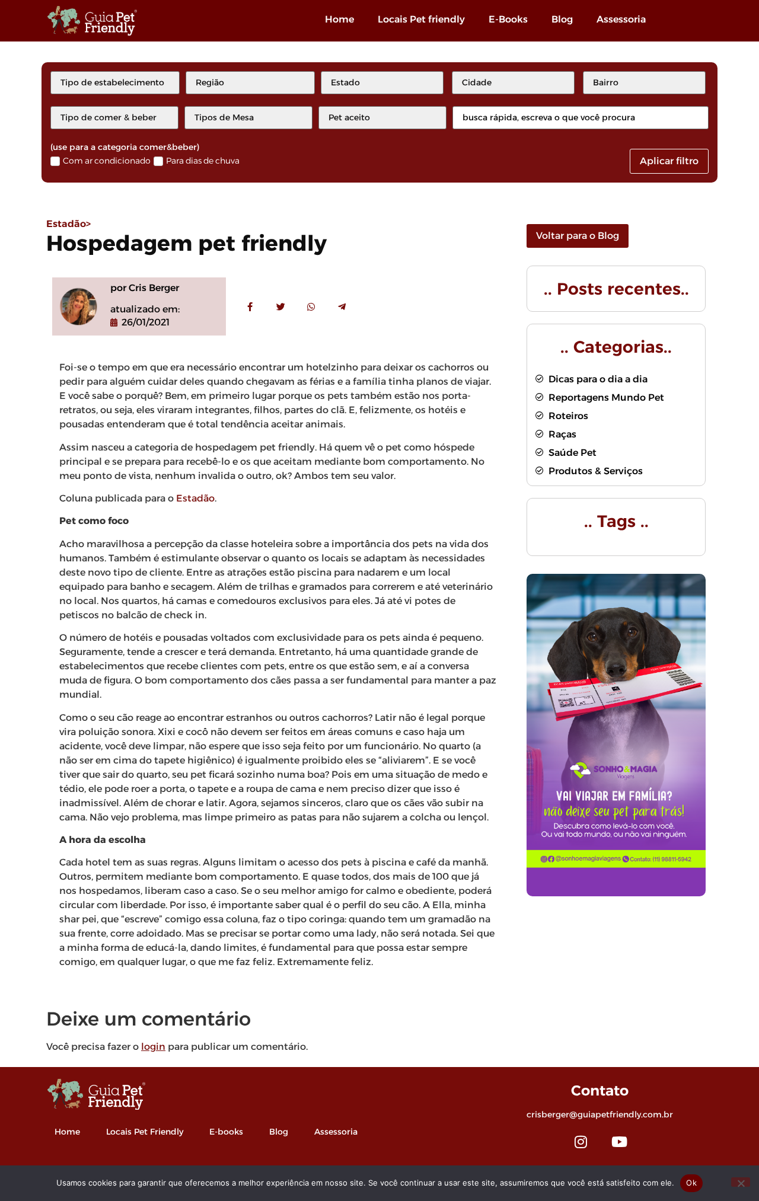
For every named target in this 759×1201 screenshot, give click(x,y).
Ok (691, 1182)
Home (339, 19)
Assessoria (621, 19)
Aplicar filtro (669, 161)
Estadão (195, 498)
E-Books (508, 19)
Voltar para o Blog (577, 235)
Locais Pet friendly (421, 19)
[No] (740, 1182)
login (153, 1046)
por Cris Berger (144, 287)
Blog (562, 19)
